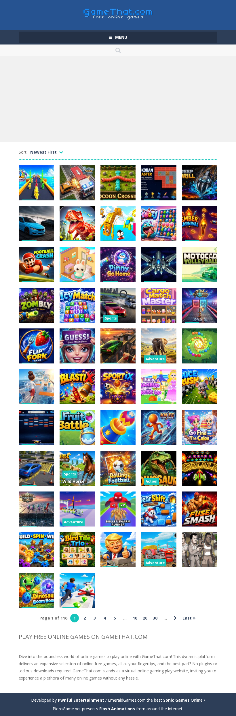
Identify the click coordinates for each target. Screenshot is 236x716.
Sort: (23, 152)
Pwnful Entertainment (81, 700)
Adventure (155, 359)
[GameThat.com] (118, 12)
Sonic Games (176, 700)
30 (155, 618)
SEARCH (118, 50)
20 (145, 618)
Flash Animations (117, 708)
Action (151, 481)
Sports (111, 318)
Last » (188, 618)
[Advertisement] (118, 99)
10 (135, 618)
